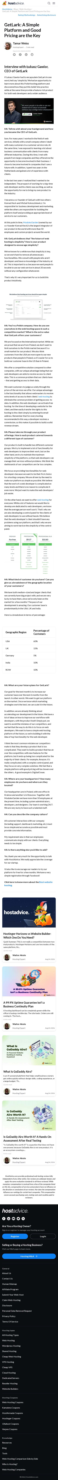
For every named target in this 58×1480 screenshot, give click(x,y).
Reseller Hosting (10, 1383)
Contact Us (7, 1278)
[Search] (49, 3)
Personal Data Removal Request (17, 1311)
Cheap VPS (7, 1367)
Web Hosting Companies (13, 1469)
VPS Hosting (8, 1362)
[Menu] (54, 3)
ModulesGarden (30, 222)
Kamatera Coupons (11, 1407)
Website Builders (10, 1388)
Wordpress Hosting (11, 1345)
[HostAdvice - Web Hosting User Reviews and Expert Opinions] (13, 3)
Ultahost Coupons (10, 1423)
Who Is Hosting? (10, 1464)
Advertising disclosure (46, 15)
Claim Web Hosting (11, 1300)
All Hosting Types (10, 1335)
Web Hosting (8, 1340)
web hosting (44, 396)
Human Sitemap (9, 1284)
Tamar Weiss (21, 43)
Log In (43, 1236)
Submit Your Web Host (13, 1294)
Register (15, 1236)
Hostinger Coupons (11, 1418)
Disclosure (7, 1305)
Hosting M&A (27, 1256)
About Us (6, 1273)
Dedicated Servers (10, 1378)
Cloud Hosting (9, 1372)
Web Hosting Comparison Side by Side (20, 1458)
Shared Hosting (9, 1351)
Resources (7, 1442)
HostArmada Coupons (12, 1413)
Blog (4, 1448)
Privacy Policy (8, 1316)
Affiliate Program (10, 1289)
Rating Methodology (26, 15)
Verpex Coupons (9, 1429)
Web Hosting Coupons (12, 1402)
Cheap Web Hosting (11, 1356)
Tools (4, 1453)
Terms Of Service (10, 1321)
